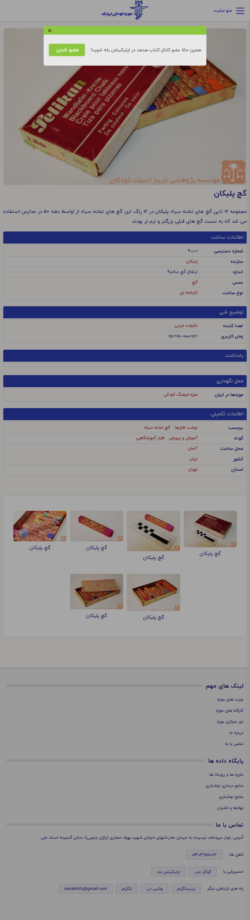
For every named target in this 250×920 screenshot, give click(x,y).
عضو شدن (67, 50)
